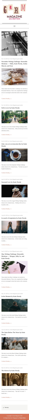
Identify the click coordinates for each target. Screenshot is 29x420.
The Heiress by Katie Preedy (10, 370)
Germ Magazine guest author (16, 58)
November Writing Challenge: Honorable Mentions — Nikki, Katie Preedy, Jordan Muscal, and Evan (14, 64)
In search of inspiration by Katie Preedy (13, 218)
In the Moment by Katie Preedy (11, 296)
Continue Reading (5, 98)
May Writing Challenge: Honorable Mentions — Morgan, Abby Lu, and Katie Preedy (12, 256)
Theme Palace (22, 418)
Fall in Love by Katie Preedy (10, 108)
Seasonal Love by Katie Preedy (11, 182)
